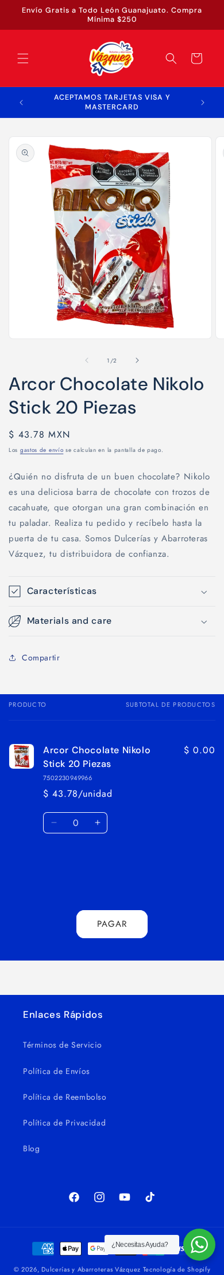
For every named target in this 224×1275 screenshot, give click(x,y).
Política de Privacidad (64, 1122)
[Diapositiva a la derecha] (137, 360)
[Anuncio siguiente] (202, 102)
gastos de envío (42, 450)
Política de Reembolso (65, 1097)
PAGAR (112, 924)
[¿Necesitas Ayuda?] (199, 1245)
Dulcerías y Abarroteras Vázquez (91, 1269)
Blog (31, 1148)
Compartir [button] (41, 657)
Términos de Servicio (62, 1044)
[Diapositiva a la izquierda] (86, 360)
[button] (23, 58)
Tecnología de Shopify (177, 1269)
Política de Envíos (56, 1071)
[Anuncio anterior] (21, 102)
